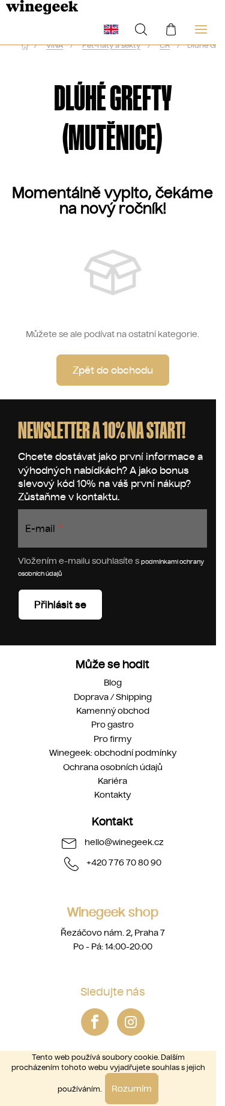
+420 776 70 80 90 (123, 861)
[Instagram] (131, 1022)
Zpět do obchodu (113, 370)
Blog (113, 682)
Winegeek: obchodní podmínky (112, 752)
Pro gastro (112, 724)
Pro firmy (112, 739)
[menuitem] (111, 29)
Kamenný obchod (112, 710)
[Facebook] (95, 1022)
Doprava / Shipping (113, 697)
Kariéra (112, 781)
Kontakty (112, 794)
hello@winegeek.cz (124, 841)
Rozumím (132, 1088)
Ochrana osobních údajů (113, 767)
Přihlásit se (60, 605)
